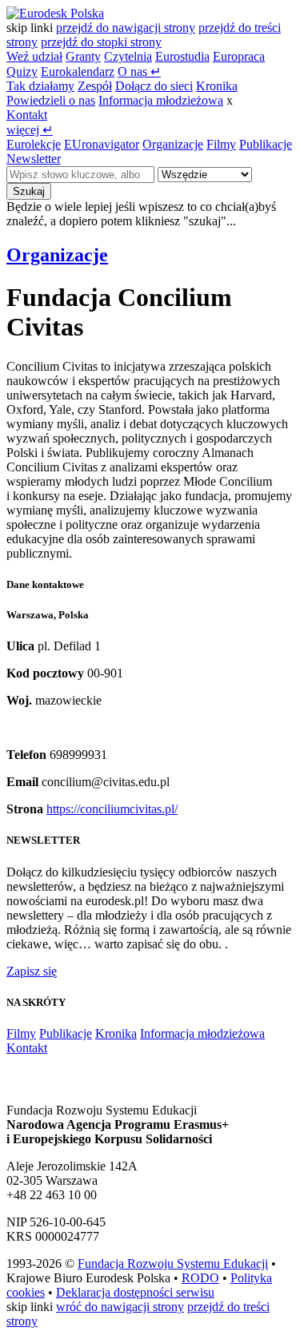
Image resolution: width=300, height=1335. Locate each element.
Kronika (217, 86)
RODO (200, 1278)
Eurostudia (182, 56)
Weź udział (34, 56)
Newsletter (33, 158)
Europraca (239, 56)
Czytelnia (128, 56)
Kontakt (26, 114)
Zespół (95, 86)
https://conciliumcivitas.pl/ (112, 809)
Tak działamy (40, 86)
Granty (83, 56)
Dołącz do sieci (154, 86)
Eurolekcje (33, 144)
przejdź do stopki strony (101, 42)
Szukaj (29, 191)
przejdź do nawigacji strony (125, 27)
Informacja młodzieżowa (160, 100)
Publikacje (265, 144)
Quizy (22, 71)
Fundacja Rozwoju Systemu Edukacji (173, 1263)
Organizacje (172, 144)
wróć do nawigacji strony (120, 1306)
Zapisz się (31, 971)
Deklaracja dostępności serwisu (135, 1292)
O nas (139, 71)
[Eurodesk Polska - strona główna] (55, 13)
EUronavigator (101, 144)
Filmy (221, 144)
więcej (29, 130)
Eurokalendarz (77, 71)
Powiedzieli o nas (50, 100)
